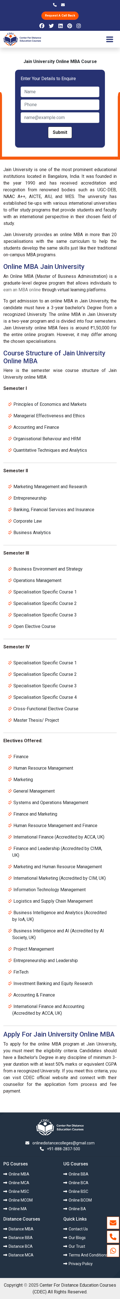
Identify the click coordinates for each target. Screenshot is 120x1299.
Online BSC (78, 1191)
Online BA (77, 1209)
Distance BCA (21, 1246)
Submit (60, 132)
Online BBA (78, 1174)
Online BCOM (80, 1200)
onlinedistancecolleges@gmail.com (63, 1143)
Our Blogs (77, 1237)
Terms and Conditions (88, 1255)
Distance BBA (21, 1237)
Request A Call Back (60, 15)
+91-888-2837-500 (63, 1149)
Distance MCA (21, 1255)
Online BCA (78, 1183)
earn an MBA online (22, 289)
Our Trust (77, 1246)
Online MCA (19, 1183)
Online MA (18, 1209)
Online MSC (19, 1191)
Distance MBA (21, 1229)
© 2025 (31, 1285)
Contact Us (78, 1229)
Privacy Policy (81, 1263)
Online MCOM (21, 1200)
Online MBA (19, 1174)
